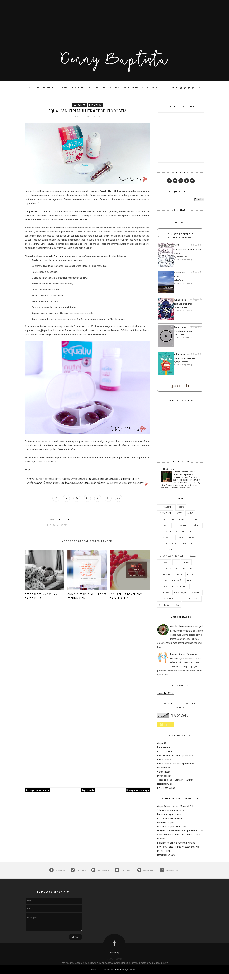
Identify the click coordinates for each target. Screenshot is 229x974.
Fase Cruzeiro (164, 759)
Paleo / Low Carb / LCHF (171, 556)
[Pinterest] (192, 180)
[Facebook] (169, 180)
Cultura (93, 87)
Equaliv (82, 211)
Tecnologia (164, 574)
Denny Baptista (58, 519)
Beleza (107, 87)
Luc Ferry (179, 280)
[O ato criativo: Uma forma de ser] (166, 346)
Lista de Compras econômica (171, 826)
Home (28, 87)
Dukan (162, 519)
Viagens (163, 587)
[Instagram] (180, 180)
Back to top (114, 953)
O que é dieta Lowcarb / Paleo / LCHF (175, 806)
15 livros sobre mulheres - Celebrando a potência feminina (184, 474)
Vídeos (197, 525)
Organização (151, 87)
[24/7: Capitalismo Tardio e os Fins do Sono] (166, 266)
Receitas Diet (166, 537)
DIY (117, 87)
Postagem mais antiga (137, 790)
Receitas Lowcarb (166, 855)
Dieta (179, 513)
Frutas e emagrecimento (169, 814)
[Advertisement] (93, 22)
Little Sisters (167, 469)
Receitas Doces (186, 537)
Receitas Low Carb (168, 568)
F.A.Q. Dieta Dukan (166, 788)
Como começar (164, 751)
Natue (95, 457)
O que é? (161, 743)
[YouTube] (186, 180)
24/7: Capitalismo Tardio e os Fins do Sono (187, 249)
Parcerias (79, 105)
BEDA (161, 550)
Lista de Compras (165, 822)
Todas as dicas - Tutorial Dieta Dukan (175, 780)
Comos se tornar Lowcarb (170, 818)
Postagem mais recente (37, 790)
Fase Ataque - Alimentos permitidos (175, 755)
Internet (163, 525)
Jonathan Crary (181, 257)
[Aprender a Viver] (166, 292)
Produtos (95, 105)
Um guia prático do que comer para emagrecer (180, 830)
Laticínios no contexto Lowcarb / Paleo (176, 842)
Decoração (130, 87)
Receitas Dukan (181, 525)
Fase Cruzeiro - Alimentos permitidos (175, 763)
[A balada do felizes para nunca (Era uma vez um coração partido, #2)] (166, 319)
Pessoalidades (166, 507)
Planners (196, 593)
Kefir (190, 574)
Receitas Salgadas (168, 544)
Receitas (78, 87)
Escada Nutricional (169, 599)
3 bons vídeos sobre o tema (170, 810)
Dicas (181, 507)
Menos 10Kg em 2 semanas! (184, 654)
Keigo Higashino (182, 362)
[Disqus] (87, 652)
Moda (189, 580)
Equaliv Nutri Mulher (37, 211)
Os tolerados (163, 767)
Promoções (164, 562)
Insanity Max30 (192, 599)
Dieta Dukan (165, 513)
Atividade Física (168, 531)
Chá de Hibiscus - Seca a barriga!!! (186, 626)
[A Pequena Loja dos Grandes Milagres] (166, 374)
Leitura (163, 580)
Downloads (188, 568)
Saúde (64, 87)
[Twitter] (175, 180)
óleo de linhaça (79, 219)
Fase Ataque (163, 747)
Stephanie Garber (182, 307)
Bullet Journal (180, 587)
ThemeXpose (115, 969)
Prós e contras (164, 776)
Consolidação (164, 771)
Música (179, 574)
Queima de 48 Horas (169, 605)
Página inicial (88, 790)
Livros (186, 562)
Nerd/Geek (164, 593)
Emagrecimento (46, 87)
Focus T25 (188, 544)
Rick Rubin (180, 334)
